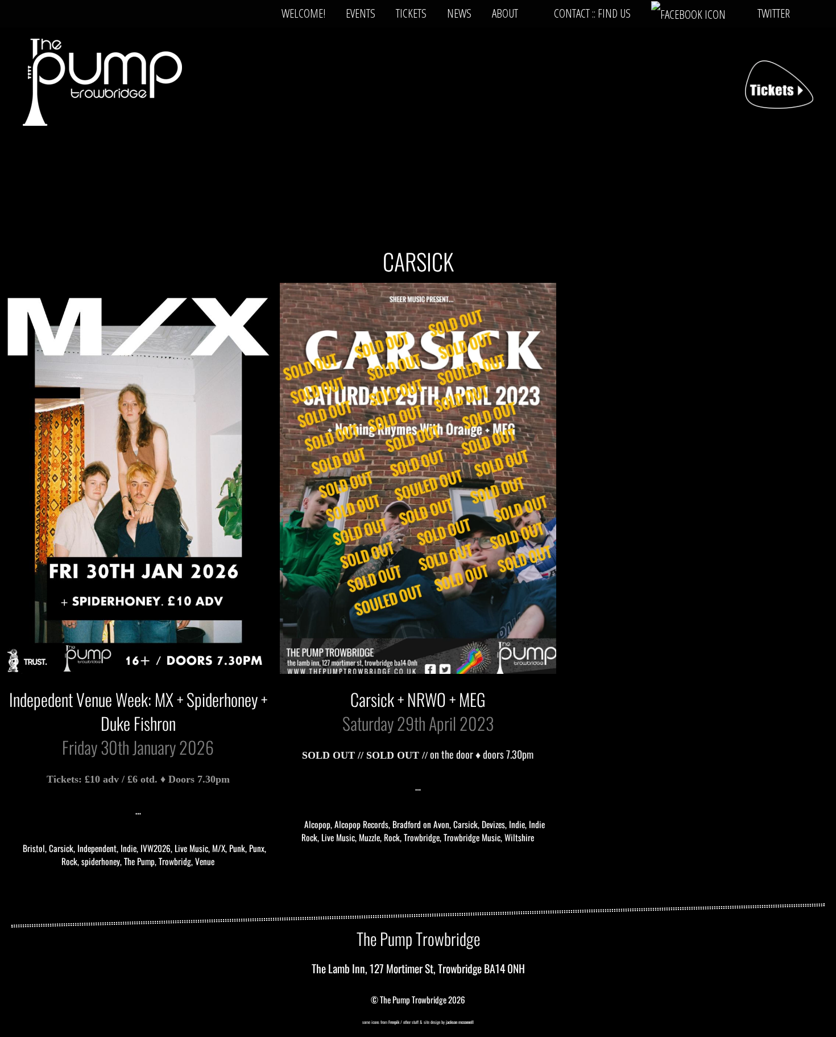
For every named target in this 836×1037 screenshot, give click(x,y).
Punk (237, 848)
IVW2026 (155, 848)
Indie (128, 848)
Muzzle (369, 837)
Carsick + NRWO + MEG (418, 699)
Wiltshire (519, 837)
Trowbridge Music (472, 837)
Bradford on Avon (420, 824)
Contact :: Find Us (592, 13)
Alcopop (317, 824)
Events (360, 13)
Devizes (493, 824)
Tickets (411, 13)
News (459, 13)
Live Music (191, 848)
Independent (97, 848)
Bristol (34, 848)
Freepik (393, 1022)
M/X (218, 848)
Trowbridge (422, 837)
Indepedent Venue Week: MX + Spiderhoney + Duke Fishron (138, 711)
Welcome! (303, 13)
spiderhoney (100, 861)
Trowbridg (175, 861)
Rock (69, 861)
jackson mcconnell (459, 1022)
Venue (204, 861)
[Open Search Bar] (818, 13)
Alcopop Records (361, 824)
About (505, 13)
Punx (256, 848)
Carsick (61, 848)
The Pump (139, 861)
